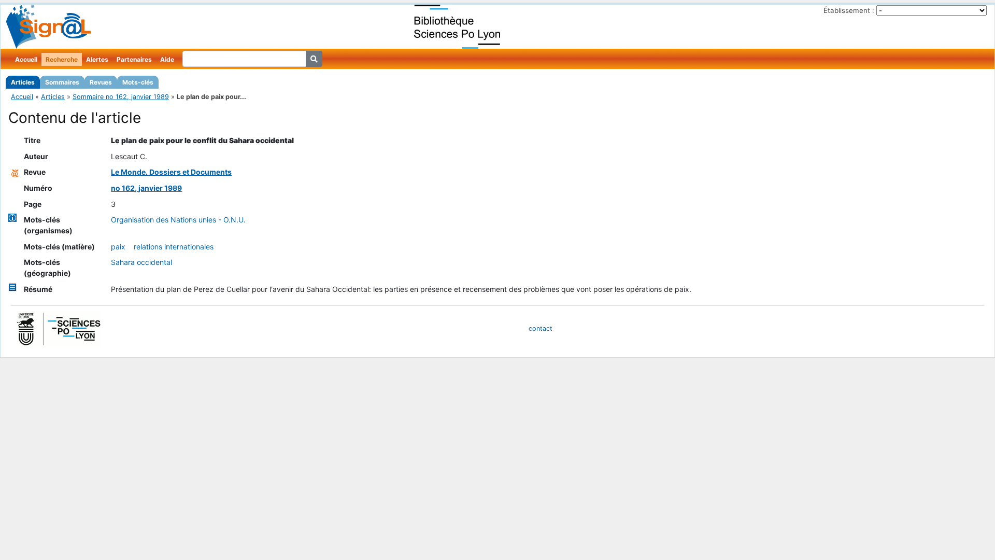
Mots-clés (137, 82)
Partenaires (134, 59)
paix (118, 246)
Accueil (26, 59)
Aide (167, 59)
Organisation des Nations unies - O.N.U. (178, 219)
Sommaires (62, 82)
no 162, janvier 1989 (146, 188)
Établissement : (848, 10)
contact (540, 328)
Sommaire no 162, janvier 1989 (121, 97)
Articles (23, 82)
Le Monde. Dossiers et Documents (171, 171)
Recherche (62, 59)
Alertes (97, 59)
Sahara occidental (141, 262)
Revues (101, 82)
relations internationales (174, 246)
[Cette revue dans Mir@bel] (15, 171)
